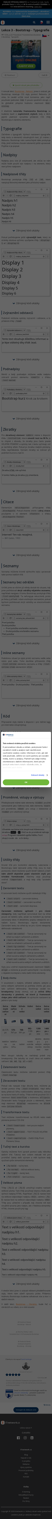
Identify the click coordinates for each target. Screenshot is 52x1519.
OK (26, 782)
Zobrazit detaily (37, 775)
